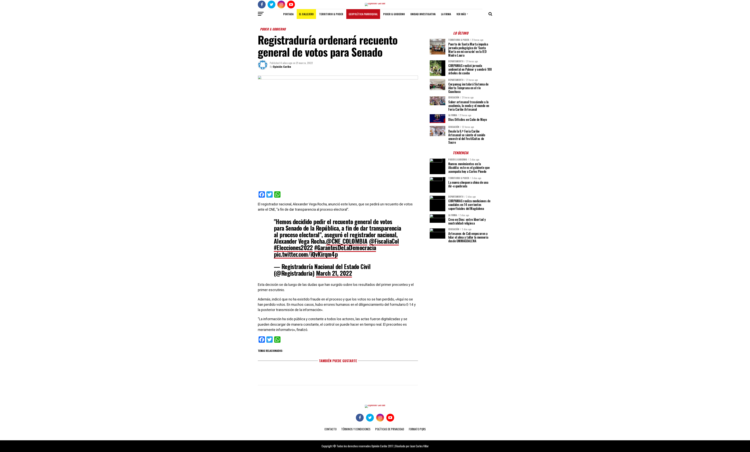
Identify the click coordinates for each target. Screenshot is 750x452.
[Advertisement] (461, 273)
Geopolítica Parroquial (363, 14)
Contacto (330, 429)
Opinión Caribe (282, 66)
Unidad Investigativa (423, 14)
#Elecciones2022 (293, 247)
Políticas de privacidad (389, 429)
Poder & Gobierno (394, 14)
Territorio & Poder (331, 14)
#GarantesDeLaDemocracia (345, 247)
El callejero (306, 14)
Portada (288, 14)
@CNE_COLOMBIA (346, 241)
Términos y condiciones (356, 429)
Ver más (461, 14)
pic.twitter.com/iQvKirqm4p (306, 254)
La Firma (446, 14)
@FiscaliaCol (384, 241)
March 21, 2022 (334, 273)
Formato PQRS (417, 429)
